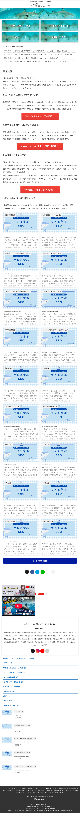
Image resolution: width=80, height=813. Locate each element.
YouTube (46, 808)
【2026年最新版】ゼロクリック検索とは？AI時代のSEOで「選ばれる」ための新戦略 (50, 311)
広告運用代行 (72, 788)
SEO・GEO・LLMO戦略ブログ (35, 790)
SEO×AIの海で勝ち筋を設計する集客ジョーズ (40, 796)
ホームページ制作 (8, 790)
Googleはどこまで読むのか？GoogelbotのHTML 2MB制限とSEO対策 (20, 715)
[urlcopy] (53, 572)
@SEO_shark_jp (47, 806)
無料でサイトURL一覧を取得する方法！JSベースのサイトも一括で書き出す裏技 (49, 426)
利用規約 (56, 790)
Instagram (53, 808)
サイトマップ (49, 792)
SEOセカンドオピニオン (27, 788)
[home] (47, 651)
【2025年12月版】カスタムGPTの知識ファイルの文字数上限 (10, 464)
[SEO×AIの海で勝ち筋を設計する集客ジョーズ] (40, 6)
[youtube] (42, 651)
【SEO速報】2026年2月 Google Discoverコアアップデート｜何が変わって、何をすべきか (44, 54)
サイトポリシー (66, 790)
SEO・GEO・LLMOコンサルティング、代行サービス (51, 788)
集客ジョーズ (44, 804)
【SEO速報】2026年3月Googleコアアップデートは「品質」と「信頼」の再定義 (41, 51)
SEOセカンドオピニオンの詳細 (38, 190)
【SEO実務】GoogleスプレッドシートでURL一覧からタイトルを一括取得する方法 (12, 426)
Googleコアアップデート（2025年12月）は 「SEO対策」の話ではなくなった (40, 61)
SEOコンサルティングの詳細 (38, 116)
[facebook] (32, 572)
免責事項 (49, 790)
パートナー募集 (19, 790)
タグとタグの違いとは (46, 464)
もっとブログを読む (40, 561)
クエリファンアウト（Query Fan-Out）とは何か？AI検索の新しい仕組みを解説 (49, 273)
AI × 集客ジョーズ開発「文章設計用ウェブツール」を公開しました (36, 58)
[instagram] (38, 651)
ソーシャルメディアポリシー (34, 792)
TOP (4, 788)
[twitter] (27, 572)
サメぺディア (38, 808)
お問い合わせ (59, 792)
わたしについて (13, 788)
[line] (43, 572)
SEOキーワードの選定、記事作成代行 (38, 146)
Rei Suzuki (37, 806)
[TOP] (37, 572)
